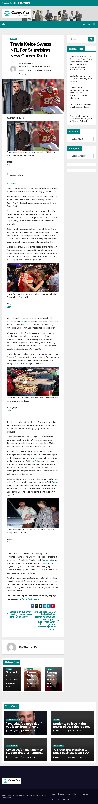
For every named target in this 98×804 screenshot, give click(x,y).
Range (55, 482)
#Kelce (47, 66)
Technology (58, 746)
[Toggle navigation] (93, 24)
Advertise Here (71, 794)
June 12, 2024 (14, 731)
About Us (60, 794)
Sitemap (66, 799)
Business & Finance (13, 720)
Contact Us (83, 794)
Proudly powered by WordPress (14, 795)
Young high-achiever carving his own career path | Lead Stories (21, 614)
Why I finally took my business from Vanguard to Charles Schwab (81, 118)
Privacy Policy (56, 799)
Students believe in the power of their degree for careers (81, 78)
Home (53, 794)
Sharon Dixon (27, 63)
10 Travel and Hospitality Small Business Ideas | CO (81, 107)
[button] (84, 24)
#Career (39, 66)
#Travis (22, 74)
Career (13, 39)
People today (48, 560)
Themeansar (6, 798)
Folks (37, 461)
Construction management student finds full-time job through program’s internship (79, 92)
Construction (12, 746)
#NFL (21, 70)
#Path (28, 70)
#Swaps (47, 70)
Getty (9, 307)
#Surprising (37, 70)
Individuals (25, 321)
